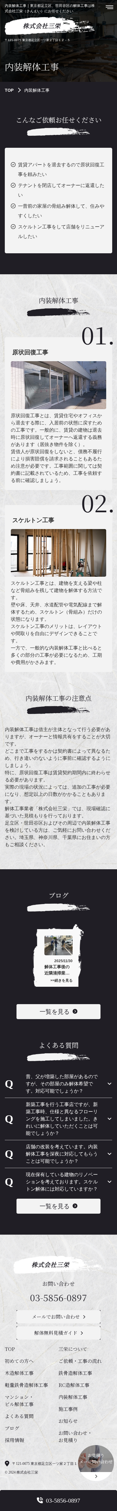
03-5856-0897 (58, 1297)
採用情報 (14, 1440)
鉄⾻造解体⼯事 (75, 1373)
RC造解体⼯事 (73, 1385)
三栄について (72, 1349)
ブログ (12, 1428)
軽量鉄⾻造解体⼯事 (26, 1385)
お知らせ (68, 1420)
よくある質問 (19, 1416)
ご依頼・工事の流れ (80, 1361)
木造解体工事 (19, 1373)
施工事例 (68, 1408)
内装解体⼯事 (72, 1397)
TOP (9, 90)
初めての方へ (19, 1361)
